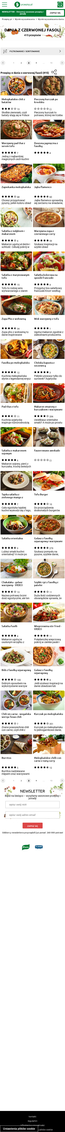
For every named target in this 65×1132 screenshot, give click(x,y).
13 (51, 62)
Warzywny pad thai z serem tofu (13, 145)
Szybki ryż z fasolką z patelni (46, 584)
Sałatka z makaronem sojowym (14, 452)
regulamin (32, 1120)
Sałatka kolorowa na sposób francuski (45, 276)
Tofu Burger (41, 494)
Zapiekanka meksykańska (16, 187)
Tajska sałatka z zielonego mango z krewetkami (12, 496)
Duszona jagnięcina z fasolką (46, 145)
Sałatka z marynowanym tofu (15, 276)
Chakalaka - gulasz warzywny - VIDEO (12, 584)
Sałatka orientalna (12, 538)
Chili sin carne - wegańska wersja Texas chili (16, 715)
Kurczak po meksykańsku (48, 714)
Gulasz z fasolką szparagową (43, 671)
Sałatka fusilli (9, 626)
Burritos (6, 758)
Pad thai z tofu (10, 406)
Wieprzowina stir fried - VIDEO (47, 628)
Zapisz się (32, 826)
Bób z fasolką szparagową (16, 670)
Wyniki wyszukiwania (25, 19)
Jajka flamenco (42, 187)
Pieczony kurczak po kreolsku (46, 101)
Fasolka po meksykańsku (16, 362)
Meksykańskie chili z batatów (13, 101)
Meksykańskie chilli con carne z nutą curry (47, 759)
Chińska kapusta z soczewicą (44, 364)
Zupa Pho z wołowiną (14, 318)
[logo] (23, 4)
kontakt (32, 1116)
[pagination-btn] (3, 63)
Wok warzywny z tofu (46, 318)
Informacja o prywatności (32, 1125)
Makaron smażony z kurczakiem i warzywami (48, 408)
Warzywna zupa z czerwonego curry (44, 232)
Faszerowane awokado (47, 450)
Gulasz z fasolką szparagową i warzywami (48, 540)
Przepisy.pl (7, 19)
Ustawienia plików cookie (19, 1128)
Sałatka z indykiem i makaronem (13, 232)
